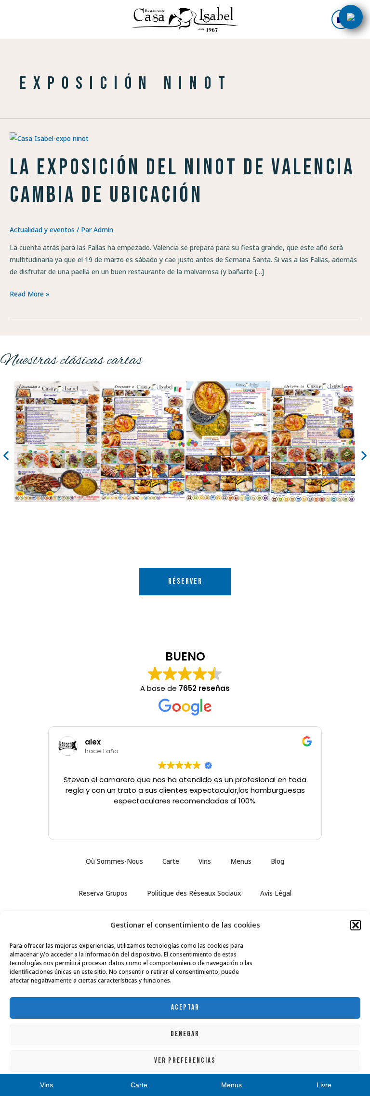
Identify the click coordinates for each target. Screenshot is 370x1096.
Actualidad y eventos (42, 229)
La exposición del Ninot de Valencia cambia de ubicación (182, 182)
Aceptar (185, 1007)
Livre (324, 1085)
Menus (240, 861)
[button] (355, 925)
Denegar (185, 1034)
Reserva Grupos (103, 893)
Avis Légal (275, 893)
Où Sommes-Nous (114, 861)
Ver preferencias (185, 1060)
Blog (277, 861)
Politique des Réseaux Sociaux (194, 893)
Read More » (30, 293)
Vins (204, 861)
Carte (170, 861)
